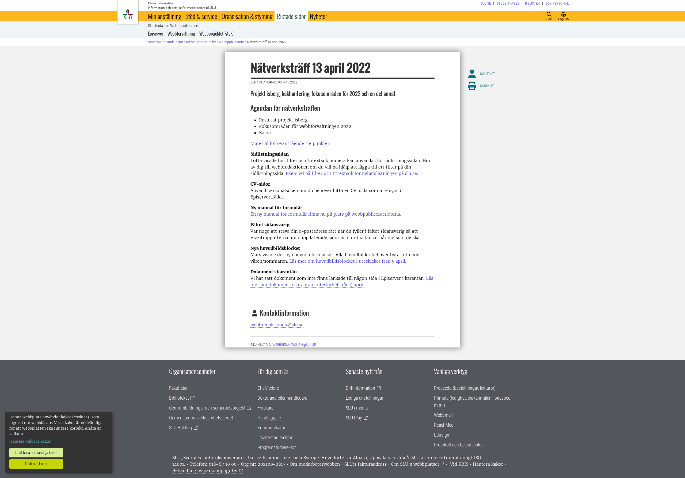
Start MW (155, 42)
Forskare (265, 408)
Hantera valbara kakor (30, 441)
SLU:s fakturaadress (365, 464)
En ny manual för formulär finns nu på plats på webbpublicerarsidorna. (325, 214)
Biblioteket (179, 398)
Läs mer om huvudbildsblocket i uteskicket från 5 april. (347, 261)
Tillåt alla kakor (36, 463)
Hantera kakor (488, 464)
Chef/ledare (268, 388)
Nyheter (318, 16)
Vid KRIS (459, 464)
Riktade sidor (291, 16)
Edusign (441, 435)
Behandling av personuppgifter (205, 470)
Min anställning (164, 16)
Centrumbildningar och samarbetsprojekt (207, 408)
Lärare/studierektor (274, 437)
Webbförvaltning (181, 33)
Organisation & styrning (247, 16)
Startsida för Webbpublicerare (173, 26)
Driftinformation (360, 388)
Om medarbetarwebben (315, 464)
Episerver (155, 33)
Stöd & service (201, 16)
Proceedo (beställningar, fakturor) (465, 388)
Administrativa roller (201, 42)
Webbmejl (443, 415)
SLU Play (354, 417)
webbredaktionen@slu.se (276, 324)
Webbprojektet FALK (216, 33)
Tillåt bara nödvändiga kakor (36, 452)
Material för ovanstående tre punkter (289, 143)
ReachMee (443, 425)
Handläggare (269, 417)
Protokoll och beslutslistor (458, 445)
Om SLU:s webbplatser (415, 464)
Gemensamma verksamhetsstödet (201, 417)
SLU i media (357, 408)
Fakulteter (178, 388)
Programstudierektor (276, 447)
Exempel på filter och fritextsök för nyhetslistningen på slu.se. (352, 173)
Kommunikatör (271, 427)
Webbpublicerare (231, 42)
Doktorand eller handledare (282, 398)
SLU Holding (180, 427)
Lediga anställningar (364, 398)
